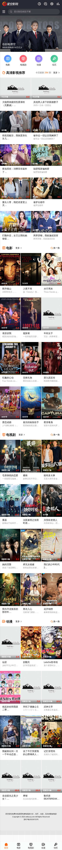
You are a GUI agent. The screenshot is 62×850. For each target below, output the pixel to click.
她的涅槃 (6, 564)
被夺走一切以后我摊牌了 (45, 135)
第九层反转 (49, 377)
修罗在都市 (39, 202)
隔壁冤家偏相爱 (41, 168)
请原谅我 (6, 333)
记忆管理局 (49, 751)
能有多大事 (49, 475)
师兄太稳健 (28, 564)
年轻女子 (48, 333)
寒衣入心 (27, 609)
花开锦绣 (48, 609)
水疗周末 (48, 288)
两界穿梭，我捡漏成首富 (45, 235)
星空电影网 (10, 4)
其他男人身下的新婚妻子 (45, 102)
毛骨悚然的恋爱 (10, 475)
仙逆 (4, 662)
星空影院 (8, 814)
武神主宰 (48, 706)
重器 (4, 520)
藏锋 (25, 475)
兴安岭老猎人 (50, 520)
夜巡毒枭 (48, 422)
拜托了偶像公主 (31, 706)
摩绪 (25, 795)
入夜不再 (27, 288)
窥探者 (26, 333)
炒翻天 (26, 662)
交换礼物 (27, 377)
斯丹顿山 (6, 288)
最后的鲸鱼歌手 (31, 422)
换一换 (55, 248)
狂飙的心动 (8, 377)
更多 (56, 72)
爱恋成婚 (6, 422)
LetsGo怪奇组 (51, 662)
